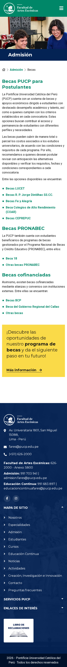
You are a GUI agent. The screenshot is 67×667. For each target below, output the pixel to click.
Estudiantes (17, 539)
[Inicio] (3, 69)
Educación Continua (23, 554)
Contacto (15, 583)
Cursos (13, 546)
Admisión (16, 69)
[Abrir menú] (59, 8)
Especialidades (19, 525)
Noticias (14, 561)
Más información (21, 370)
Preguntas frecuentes (25, 590)
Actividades (16, 568)
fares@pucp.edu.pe (24, 446)
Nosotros (15, 517)
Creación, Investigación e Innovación (35, 575)
